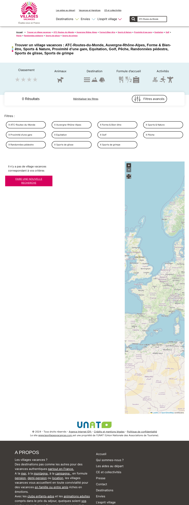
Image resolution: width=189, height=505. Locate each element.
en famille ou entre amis (51, 487)
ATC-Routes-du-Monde (63, 32)
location (57, 478)
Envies (85, 19)
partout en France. (61, 469)
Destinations (64, 19)
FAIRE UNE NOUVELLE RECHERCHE (28, 181)
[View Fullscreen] (129, 176)
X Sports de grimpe (110, 144)
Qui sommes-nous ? (110, 460)
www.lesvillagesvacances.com (55, 435)
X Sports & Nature (155, 124)
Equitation (158, 32)
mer (23, 473)
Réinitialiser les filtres (85, 98)
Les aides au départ (65, 10)
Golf (167, 32)
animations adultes (77, 496)
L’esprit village (107, 19)
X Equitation (60, 134)
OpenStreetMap (167, 412)
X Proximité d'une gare (20, 134)
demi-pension (37, 478)
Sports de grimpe (70, 35)
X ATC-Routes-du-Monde (21, 124)
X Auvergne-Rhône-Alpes (67, 124)
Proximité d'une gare (143, 32)
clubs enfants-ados (40, 496)
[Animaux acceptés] (60, 80)
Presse (100, 478)
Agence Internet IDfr (80, 431)
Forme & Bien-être (107, 32)
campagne (63, 473)
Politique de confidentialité (142, 431)
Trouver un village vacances (39, 32)
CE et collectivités (112, 10)
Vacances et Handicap (90, 10)
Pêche (19, 35)
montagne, (41, 473)
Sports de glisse (53, 35)
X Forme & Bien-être (110, 124)
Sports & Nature (125, 32)
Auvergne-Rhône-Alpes (86, 32)
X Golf (103, 134)
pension (20, 478)
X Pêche (150, 134)
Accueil (19, 32)
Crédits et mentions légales (109, 431)
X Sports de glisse (63, 144)
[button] (129, 165)
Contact (101, 484)
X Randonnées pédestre (21, 144)
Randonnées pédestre (33, 35)
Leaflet (155, 412)
